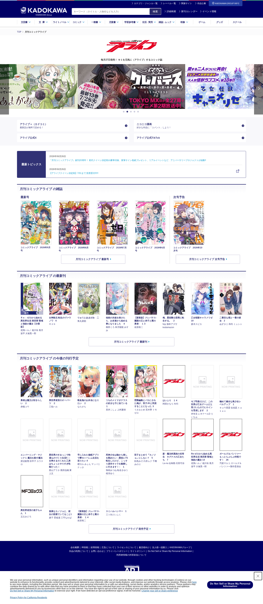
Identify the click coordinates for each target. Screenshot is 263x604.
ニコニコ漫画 (154, 126)
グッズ (219, 22)
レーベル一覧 (169, 3)
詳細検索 (171, 11)
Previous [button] (4, 89)
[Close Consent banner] (258, 576)
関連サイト (186, 3)
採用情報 (95, 547)
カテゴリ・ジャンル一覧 (146, 3)
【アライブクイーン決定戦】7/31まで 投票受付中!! (73, 173)
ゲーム (202, 22)
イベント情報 (209, 11)
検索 (155, 11)
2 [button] (127, 112)
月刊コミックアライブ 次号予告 (207, 259)
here (194, 582)
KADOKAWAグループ (180, 547)
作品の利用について (78, 551)
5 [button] (138, 112)
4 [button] (135, 112)
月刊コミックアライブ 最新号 (92, 259)
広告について (108, 547)
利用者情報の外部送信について (131, 555)
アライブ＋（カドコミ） (33, 126)
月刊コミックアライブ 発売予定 (130, 528)
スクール (237, 22)
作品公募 (201, 3)
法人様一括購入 (159, 547)
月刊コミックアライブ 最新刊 (130, 341)
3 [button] (131, 112)
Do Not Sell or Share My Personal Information (170, 551)
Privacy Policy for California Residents (28, 597)
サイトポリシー (137, 551)
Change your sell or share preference (160, 591)
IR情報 (85, 547)
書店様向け (144, 547)
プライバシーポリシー (117, 551)
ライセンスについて (126, 547)
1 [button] (124, 112)
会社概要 (74, 547)
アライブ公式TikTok (148, 137)
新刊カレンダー (189, 11)
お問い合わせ (97, 551)
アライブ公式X (28, 137)
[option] (131, 86)
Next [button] (258, 89)
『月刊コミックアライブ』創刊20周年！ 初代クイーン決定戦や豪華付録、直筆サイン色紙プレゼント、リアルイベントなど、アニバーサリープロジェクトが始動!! (127, 160)
